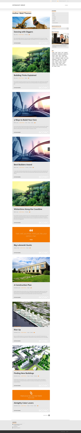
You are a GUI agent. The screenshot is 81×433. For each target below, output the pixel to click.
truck (63, 63)
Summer (53, 63)
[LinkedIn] (44, 43)
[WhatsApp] (45, 43)
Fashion (59, 52)
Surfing (57, 63)
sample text (59, 59)
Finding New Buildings (24, 373)
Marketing (65, 52)
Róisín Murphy (54, 59)
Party (60, 56)
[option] (31, 149)
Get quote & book (63, 431)
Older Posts (45, 415)
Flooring (31, 405)
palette (57, 56)
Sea (62, 59)
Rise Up (17, 330)
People (66, 56)
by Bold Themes (21, 34)
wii (52, 66)
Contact (66, 5)
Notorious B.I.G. (64, 55)
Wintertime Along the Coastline (28, 209)
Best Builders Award (23, 164)
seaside (66, 59)
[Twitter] (42, 43)
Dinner (53, 52)
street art (60, 62)
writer (58, 66)
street (56, 62)
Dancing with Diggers (23, 32)
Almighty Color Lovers (24, 403)
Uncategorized (55, 22)
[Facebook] (40, 43)
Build (26, 122)
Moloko (53, 55)
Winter (55, 66)
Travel (60, 63)
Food (62, 52)
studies (64, 62)
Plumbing (26, 34)
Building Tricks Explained (25, 75)
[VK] (47, 43)
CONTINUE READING (17, 87)
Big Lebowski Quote (23, 245)
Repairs (32, 122)
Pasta (63, 56)
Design (29, 122)
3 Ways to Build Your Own (25, 120)
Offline (53, 56)
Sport (53, 62)
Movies (57, 55)
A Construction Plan (23, 285)
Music (60, 55)
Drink (56, 52)
